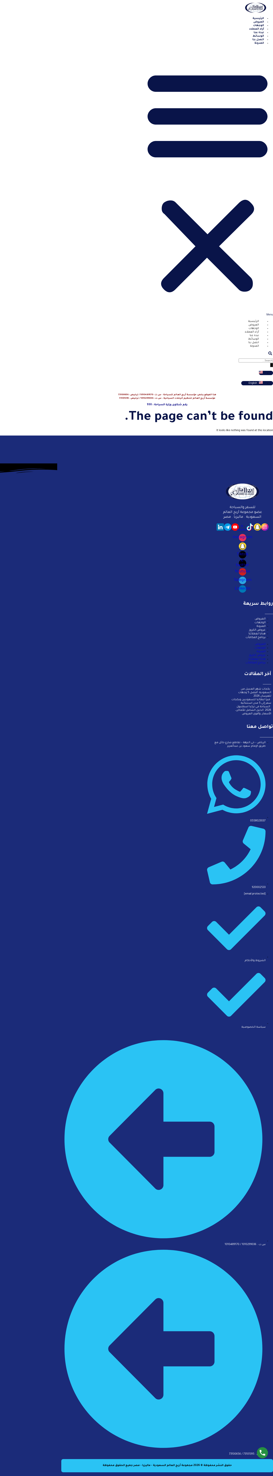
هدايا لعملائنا (257, 633)
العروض (253, 325)
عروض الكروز (257, 630)
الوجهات (253, 328)
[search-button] (271, 365)
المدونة (259, 43)
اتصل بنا (253, 342)
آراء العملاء (252, 332)
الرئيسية (253, 321)
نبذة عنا (254, 335)
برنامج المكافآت (256, 637)
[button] (207, 182)
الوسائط (253, 339)
